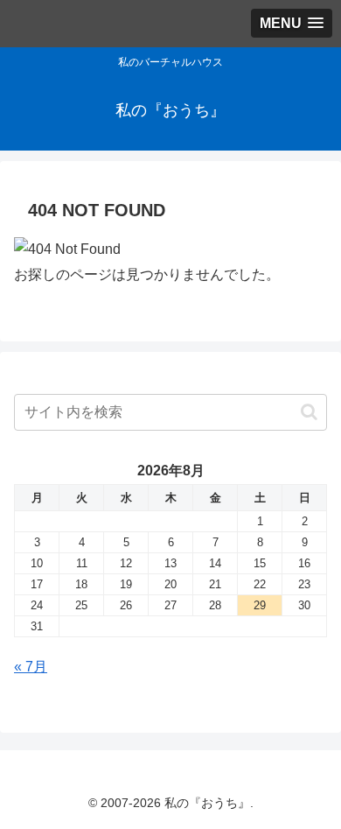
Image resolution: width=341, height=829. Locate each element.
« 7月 (30, 666)
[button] (309, 412)
